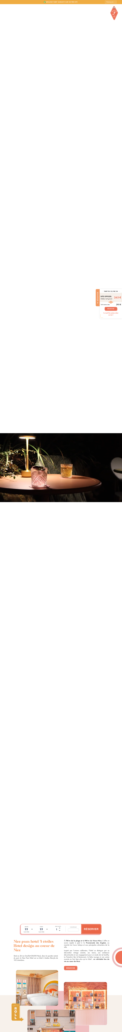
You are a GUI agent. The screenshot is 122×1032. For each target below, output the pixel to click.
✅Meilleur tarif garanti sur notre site (61, 2)
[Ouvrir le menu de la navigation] (6, 9)
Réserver (110, 309)
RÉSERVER (91, 929)
